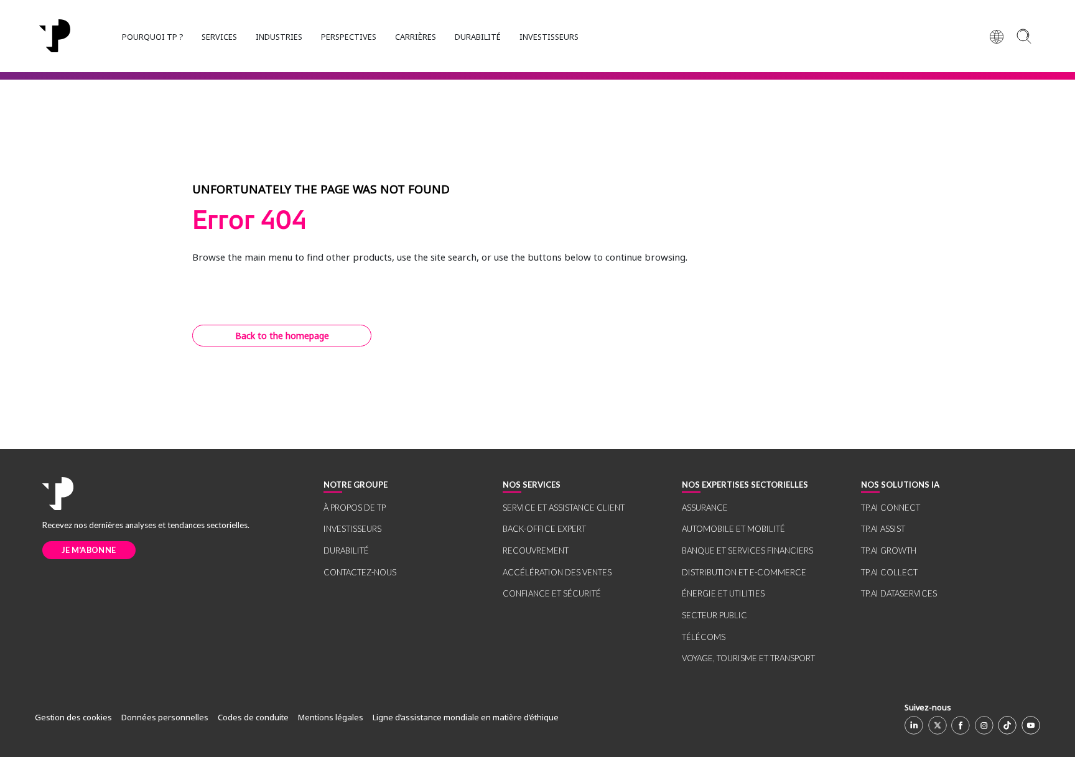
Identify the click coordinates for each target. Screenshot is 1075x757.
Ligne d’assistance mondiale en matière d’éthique (466, 717)
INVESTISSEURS (549, 36)
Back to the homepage (282, 335)
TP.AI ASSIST (883, 529)
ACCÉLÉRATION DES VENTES (557, 572)
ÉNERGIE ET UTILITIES (723, 593)
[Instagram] (984, 725)
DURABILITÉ (478, 36)
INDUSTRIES (279, 36)
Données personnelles (164, 717)
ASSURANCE (705, 508)
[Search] (1024, 36)
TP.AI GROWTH (888, 550)
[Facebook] (960, 725)
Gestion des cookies (73, 717)
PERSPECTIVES (348, 36)
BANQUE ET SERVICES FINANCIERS (747, 550)
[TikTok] (1007, 725)
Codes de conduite (253, 717)
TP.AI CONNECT (890, 508)
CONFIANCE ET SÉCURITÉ (552, 593)
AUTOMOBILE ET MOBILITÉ (733, 529)
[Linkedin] (914, 725)
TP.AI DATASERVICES (899, 593)
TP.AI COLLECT (889, 572)
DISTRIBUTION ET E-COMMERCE (744, 572)
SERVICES (219, 36)
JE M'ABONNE (89, 550)
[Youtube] (1030, 725)
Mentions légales (330, 717)
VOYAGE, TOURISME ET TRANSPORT (748, 658)
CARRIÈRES (415, 36)
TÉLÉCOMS (703, 637)
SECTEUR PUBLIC (714, 615)
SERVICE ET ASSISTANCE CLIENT (564, 508)
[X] (937, 725)
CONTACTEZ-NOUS (359, 572)
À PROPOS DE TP (354, 508)
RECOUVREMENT (536, 550)
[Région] (996, 36)
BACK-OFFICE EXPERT (544, 529)
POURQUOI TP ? (152, 36)
